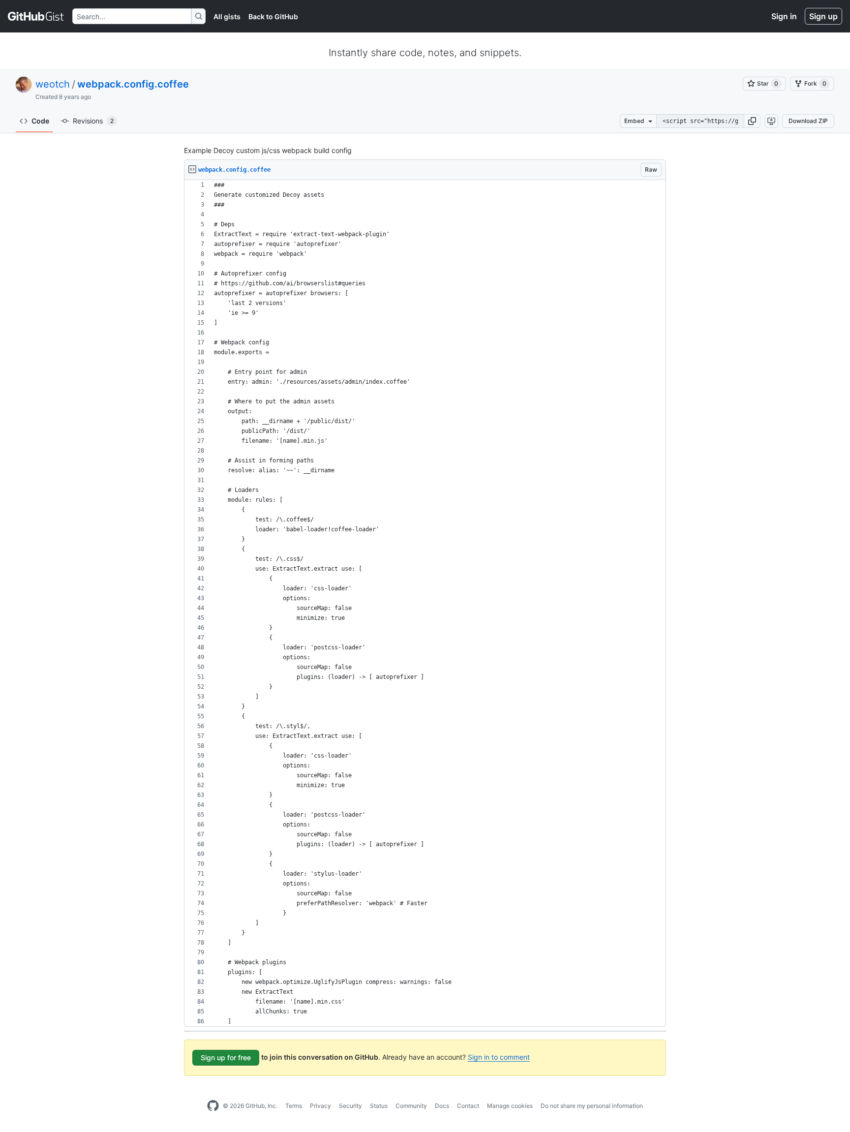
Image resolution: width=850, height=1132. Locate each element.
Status (379, 1105)
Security (350, 1105)
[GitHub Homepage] (213, 1106)
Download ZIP (808, 120)
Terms (293, 1105)
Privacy (320, 1105)
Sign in (784, 16)
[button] (752, 121)
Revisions (93, 121)
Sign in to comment (499, 1057)
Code (40, 121)
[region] (425, 603)
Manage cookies (510, 1105)
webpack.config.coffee (133, 84)
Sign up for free (226, 1057)
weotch (52, 84)
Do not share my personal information (592, 1105)
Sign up (823, 16)
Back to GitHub (273, 16)
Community (411, 1105)
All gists (227, 16)
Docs (442, 1105)
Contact (468, 1105)
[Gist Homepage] (36, 16)
